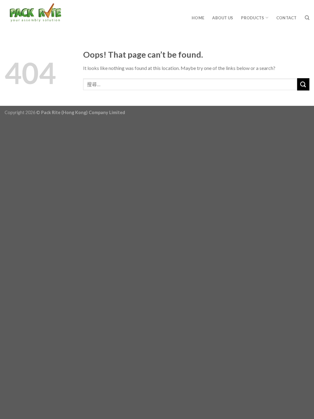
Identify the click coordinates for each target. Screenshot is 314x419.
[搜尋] (307, 18)
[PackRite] (57, 15)
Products (252, 17)
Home (198, 17)
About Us (222, 17)
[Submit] (303, 84)
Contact (286, 17)
